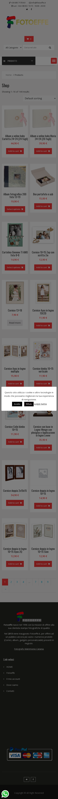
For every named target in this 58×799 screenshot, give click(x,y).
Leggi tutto (40, 403)
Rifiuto (29, 404)
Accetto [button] (17, 404)
